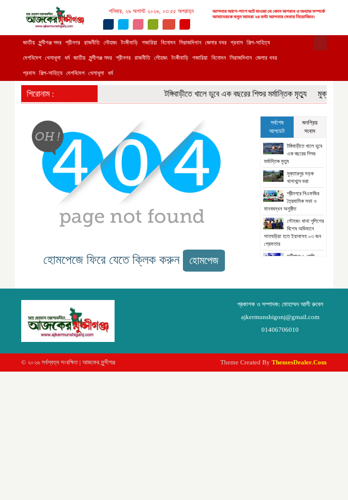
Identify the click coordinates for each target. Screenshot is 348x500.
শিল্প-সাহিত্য (258, 42)
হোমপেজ (204, 260)
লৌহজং (110, 42)
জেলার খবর (216, 42)
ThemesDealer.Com (299, 362)
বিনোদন (168, 42)
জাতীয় (29, 42)
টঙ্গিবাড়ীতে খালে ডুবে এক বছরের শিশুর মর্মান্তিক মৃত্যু (232, 93)
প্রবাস (236, 42)
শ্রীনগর (72, 42)
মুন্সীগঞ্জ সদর (50, 42)
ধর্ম (67, 58)
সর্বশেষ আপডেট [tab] (277, 126)
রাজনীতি (92, 42)
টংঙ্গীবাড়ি (129, 42)
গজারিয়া (149, 42)
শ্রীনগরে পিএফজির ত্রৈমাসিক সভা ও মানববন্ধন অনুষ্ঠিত (292, 201)
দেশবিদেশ (32, 58)
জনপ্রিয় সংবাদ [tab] (309, 126)
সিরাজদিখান (190, 42)
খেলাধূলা (53, 58)
